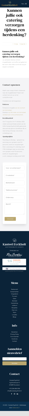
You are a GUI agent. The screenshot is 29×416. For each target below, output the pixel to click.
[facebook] (11, 393)
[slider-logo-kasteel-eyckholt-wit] (14, 239)
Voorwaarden (14, 336)
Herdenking (14, 303)
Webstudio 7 (16, 407)
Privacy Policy (14, 334)
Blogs (14, 317)
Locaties (14, 314)
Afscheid (14, 301)
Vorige (16, 44)
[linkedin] (17, 393)
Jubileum (14, 305)
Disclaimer (14, 332)
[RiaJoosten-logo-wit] (14, 253)
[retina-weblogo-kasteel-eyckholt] (10, 2)
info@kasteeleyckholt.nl (14, 391)
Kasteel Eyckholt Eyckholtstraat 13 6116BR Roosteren (14, 382)
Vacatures (14, 339)
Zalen (14, 298)
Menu (14, 283)
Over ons (14, 310)
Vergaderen (14, 294)
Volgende (22, 44)
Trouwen (14, 296)
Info (14, 325)
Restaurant (14, 289)
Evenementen (14, 291)
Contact (14, 341)
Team (14, 312)
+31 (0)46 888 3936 (14, 388)
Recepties (14, 308)
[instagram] (14, 393)
